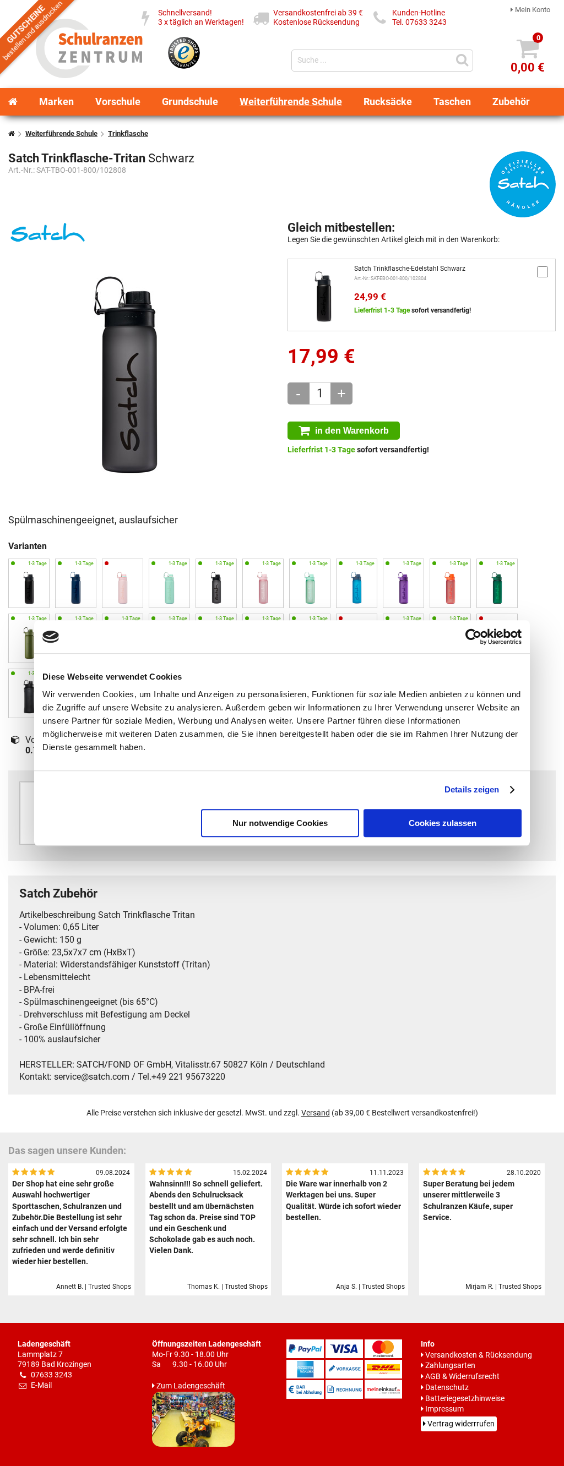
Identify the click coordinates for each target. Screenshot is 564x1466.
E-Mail (41, 1385)
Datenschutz (447, 1387)
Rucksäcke (388, 101)
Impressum (444, 1409)
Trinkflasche (128, 133)
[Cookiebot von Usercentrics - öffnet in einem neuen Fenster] (473, 636)
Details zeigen (471, 789)
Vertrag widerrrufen (461, 1424)
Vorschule (117, 101)
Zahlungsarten (450, 1365)
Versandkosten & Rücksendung (478, 1355)
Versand (315, 1113)
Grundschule (190, 101)
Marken (56, 101)
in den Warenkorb (352, 430)
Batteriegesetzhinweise (465, 1398)
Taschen (452, 101)
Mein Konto (532, 10)
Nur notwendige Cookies (280, 823)
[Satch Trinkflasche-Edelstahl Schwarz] (324, 295)
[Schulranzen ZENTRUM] (89, 74)
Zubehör (511, 101)
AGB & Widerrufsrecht (462, 1376)
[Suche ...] (463, 59)
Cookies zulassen (442, 823)
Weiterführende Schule (291, 101)
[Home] (13, 102)
